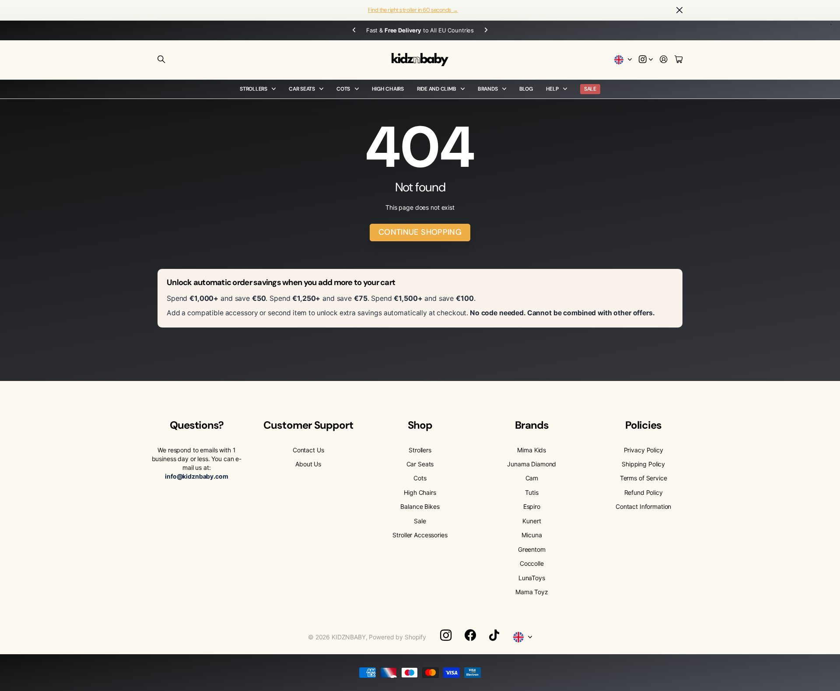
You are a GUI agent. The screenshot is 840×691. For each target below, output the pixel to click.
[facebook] (470, 635)
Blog (526, 88)
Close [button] (679, 10)
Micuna (532, 535)
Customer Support (308, 425)
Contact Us (308, 450)
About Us (308, 464)
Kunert (531, 521)
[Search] (161, 59)
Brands (488, 88)
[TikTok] (494, 635)
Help (552, 88)
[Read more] (646, 59)
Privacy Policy (643, 450)
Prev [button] (354, 30)
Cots (343, 88)
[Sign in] (664, 59)
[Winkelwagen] (678, 59)
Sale (420, 521)
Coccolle (532, 563)
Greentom (532, 549)
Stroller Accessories (419, 535)
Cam (532, 478)
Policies (643, 425)
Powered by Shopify (397, 637)
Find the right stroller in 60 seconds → (413, 10)
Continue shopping (420, 232)
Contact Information (643, 506)
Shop (420, 425)
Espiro (531, 506)
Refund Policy (643, 492)
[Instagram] (446, 635)
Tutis (531, 492)
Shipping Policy (643, 464)
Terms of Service (643, 478)
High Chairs (388, 88)
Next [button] (486, 30)
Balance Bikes (419, 506)
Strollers (253, 88)
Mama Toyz (531, 592)
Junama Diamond (531, 464)
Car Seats (302, 88)
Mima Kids (531, 450)
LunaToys (531, 578)
